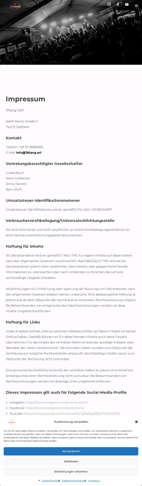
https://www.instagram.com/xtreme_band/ (57, 402)
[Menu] (136, 5)
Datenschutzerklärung (74, 480)
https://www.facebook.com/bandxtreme (54, 408)
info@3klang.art (28, 152)
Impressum (94, 480)
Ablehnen (71, 461)
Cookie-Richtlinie (51, 480)
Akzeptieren (71, 451)
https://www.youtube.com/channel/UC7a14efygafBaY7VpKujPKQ (72, 413)
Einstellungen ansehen (71, 471)
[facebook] (119, 6)
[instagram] (110, 6)
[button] (136, 422)
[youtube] (127, 6)
